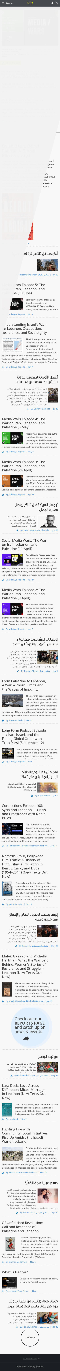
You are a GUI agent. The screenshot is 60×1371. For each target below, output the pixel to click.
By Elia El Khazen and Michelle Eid (22, 1172)
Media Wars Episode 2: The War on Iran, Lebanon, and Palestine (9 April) (23, 593)
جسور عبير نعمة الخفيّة (41, 1183)
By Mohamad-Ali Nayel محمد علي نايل (31, 1075)
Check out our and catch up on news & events (30, 1025)
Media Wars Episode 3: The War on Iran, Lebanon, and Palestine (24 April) (23, 465)
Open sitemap (30, 1358)
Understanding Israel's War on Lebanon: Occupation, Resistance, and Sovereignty (24, 328)
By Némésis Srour (14, 904)
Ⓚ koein (39, 1366)
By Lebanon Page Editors (18, 1291)
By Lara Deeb (12, 1119)
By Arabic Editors (42, 795)
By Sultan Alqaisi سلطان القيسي (35, 530)
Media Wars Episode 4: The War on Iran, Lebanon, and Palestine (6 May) (23, 423)
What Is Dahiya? (15, 1272)
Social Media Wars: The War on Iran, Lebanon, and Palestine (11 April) (24, 544)
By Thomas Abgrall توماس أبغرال (36, 671)
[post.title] (44, 268)
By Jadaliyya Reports (16, 314)
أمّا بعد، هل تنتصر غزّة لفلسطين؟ (35, 254)
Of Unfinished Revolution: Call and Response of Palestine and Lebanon (22, 1226)
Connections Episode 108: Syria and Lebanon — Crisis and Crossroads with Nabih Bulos (24, 811)
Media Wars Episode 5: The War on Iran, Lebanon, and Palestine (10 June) (23, 288)
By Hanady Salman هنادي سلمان (34, 274)
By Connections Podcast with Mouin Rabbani (27, 845)
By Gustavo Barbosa (40, 408)
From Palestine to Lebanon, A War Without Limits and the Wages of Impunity (24, 685)
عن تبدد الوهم (48, 1057)
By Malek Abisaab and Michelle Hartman (25, 1001)
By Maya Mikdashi (14, 720)
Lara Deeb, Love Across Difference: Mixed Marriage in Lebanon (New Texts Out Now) (24, 1091)
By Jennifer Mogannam (17, 1261)
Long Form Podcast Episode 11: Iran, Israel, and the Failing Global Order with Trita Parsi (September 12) (24, 736)
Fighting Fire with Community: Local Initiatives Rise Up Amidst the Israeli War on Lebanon (25, 1135)
